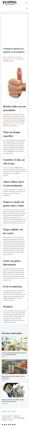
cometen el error (14, 237)
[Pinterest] (6, 424)
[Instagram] (12, 424)
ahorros (11, 123)
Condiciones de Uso (6, 418)
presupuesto (6, 59)
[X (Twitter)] (4, 424)
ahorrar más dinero (14, 59)
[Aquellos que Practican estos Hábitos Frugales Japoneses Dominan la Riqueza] (14, 390)
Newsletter (16, 416)
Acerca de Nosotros (7, 416)
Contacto (10, 420)
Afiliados (4, 420)
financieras (20, 209)
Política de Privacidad (18, 418)
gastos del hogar (16, 123)
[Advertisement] (14, 31)
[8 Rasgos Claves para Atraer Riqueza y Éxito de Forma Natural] (14, 366)
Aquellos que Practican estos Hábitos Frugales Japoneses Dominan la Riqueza (13, 400)
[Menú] (26, 2)
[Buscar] (26, 8)
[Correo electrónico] (14, 424)
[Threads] (8, 424)
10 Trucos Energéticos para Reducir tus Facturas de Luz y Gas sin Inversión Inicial (14, 353)
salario (4, 120)
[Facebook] (2, 424)
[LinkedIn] (10, 424)
